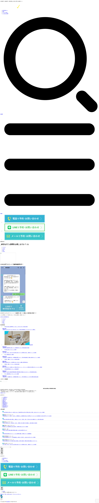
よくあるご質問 (5, 13)
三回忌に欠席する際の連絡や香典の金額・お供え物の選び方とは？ (14, 430)
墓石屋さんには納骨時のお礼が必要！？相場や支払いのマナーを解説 (15, 426)
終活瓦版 (8, 501)
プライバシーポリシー (17, 494)
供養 (4, 400)
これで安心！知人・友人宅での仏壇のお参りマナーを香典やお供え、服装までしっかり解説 (19, 444)
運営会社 (2, 494)
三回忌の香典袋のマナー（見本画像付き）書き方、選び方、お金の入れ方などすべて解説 (18, 437)
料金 (3, 11)
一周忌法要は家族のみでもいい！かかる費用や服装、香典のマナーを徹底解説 (16, 433)
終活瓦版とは (4, 10)
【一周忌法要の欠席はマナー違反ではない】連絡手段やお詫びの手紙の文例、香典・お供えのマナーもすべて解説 (23, 412)
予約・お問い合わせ (8, 494)
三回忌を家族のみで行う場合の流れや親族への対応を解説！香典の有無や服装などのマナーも (19, 440)
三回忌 (4, 399)
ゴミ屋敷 (4, 397)
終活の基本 (5, 405)
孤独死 (4, 401)
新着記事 (4, 402)
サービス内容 (4, 12)
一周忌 (4, 398)
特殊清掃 (4, 403)
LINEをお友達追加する (4, 316)
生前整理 (4, 404)
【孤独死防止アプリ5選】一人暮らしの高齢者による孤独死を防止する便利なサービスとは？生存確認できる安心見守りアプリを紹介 (27, 415)
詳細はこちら (2, 392)
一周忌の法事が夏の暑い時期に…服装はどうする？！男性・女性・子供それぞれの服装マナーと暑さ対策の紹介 (23, 419)
